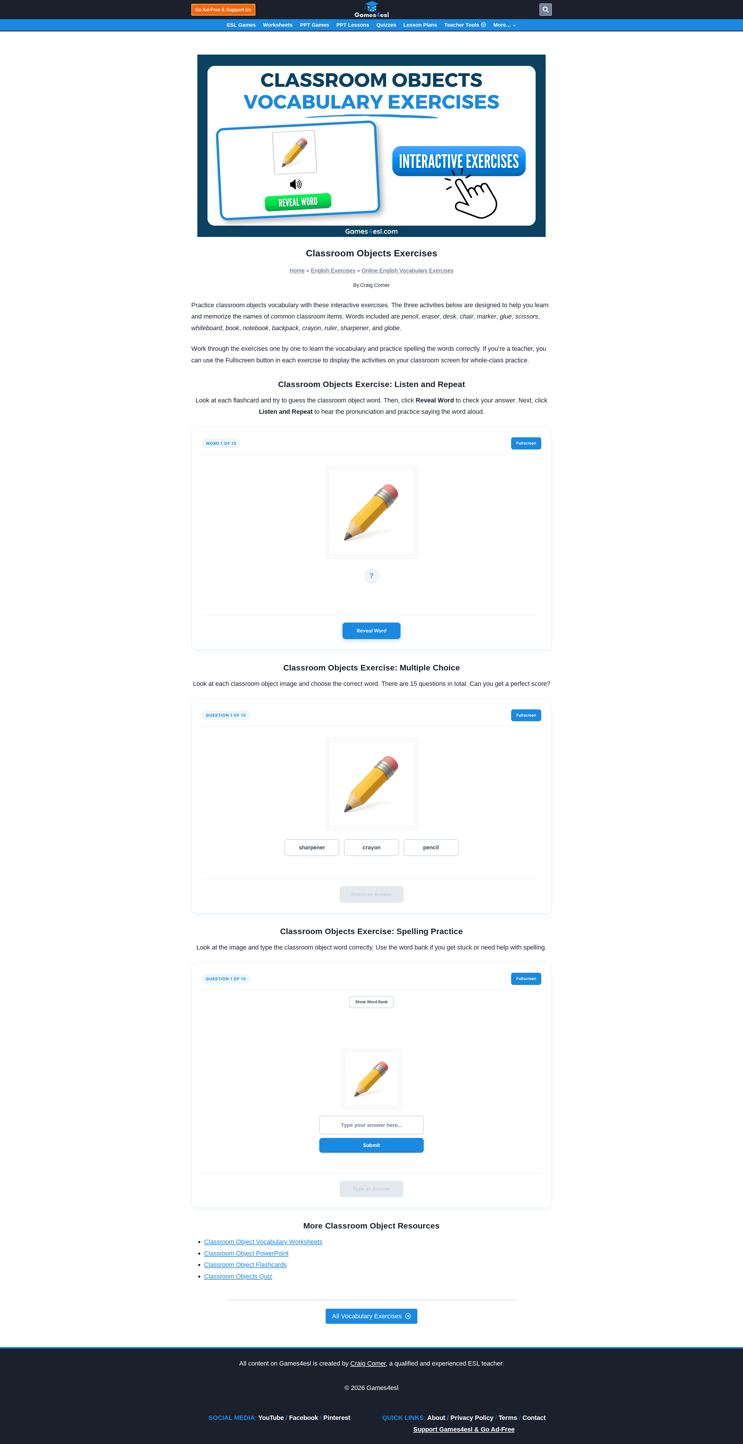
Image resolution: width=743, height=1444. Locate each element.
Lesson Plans (420, 25)
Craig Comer (375, 285)
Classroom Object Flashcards (245, 1264)
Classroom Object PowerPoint (246, 1253)
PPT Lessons (352, 25)
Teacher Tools (461, 25)
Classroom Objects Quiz (238, 1276)
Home (297, 270)
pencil (431, 847)
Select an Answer (371, 894)
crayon (371, 847)
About (436, 1417)
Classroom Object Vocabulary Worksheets (263, 1241)
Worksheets (278, 25)
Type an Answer (371, 1189)
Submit (371, 1145)
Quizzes (386, 25)
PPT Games (314, 25)
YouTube (271, 1417)
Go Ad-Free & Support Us (223, 9)
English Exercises (333, 270)
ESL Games (241, 25)
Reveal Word (372, 631)
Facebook (303, 1417)
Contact (534, 1417)
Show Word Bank (371, 1001)
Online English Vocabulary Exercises (408, 270)
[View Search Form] (546, 9)
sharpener (312, 847)
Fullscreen (526, 443)
